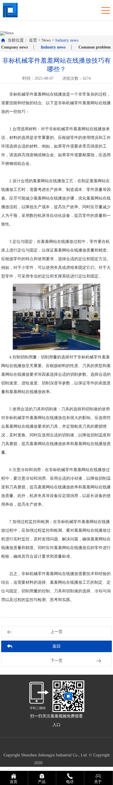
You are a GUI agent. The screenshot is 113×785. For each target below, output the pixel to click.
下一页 (56, 660)
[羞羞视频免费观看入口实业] (10, 10)
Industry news (66, 40)
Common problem (95, 47)
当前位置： (18, 40)
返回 (56, 646)
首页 (33, 40)
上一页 (56, 632)
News (46, 40)
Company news (14, 47)
